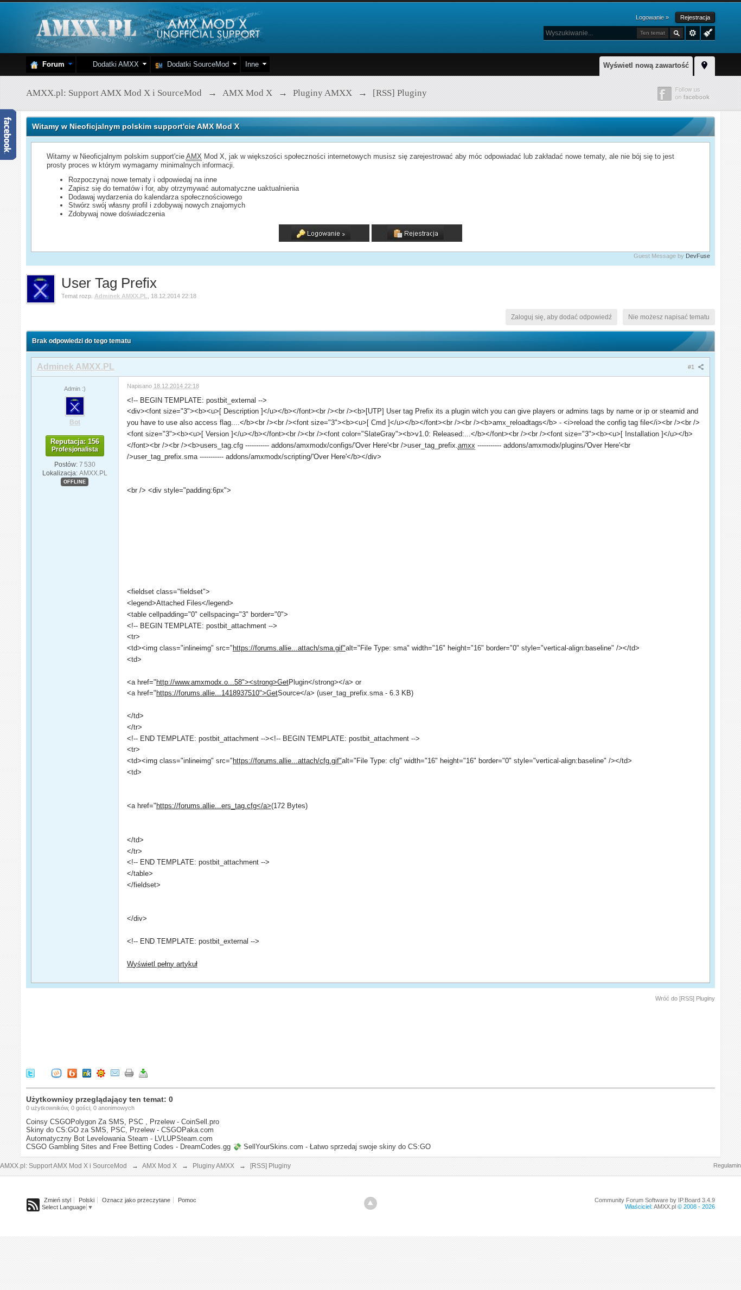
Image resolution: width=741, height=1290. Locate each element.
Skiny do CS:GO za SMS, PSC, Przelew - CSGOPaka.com (120, 1130)
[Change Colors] (706, 32)
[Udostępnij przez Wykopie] (56, 1072)
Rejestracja (695, 17)
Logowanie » (652, 17)
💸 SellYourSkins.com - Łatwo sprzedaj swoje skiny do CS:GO (332, 1147)
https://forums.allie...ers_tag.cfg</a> (213, 806)
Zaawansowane (693, 33)
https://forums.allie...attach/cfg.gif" (287, 761)
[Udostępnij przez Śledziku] (86, 1072)
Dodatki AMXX (113, 64)
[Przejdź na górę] (370, 1203)
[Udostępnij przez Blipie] (72, 1072)
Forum (51, 64)
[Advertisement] (223, 1033)
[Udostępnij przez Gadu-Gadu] (101, 1072)
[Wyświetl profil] (75, 405)
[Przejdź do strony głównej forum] (146, 27)
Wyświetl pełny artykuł (162, 964)
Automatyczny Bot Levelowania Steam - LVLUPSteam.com (119, 1138)
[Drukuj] (129, 1072)
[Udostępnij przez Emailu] (115, 1072)
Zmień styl (57, 1200)
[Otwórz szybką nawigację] (704, 64)
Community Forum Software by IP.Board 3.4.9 (655, 1200)
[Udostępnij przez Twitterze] (30, 1072)
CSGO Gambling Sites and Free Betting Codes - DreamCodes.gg (128, 1147)
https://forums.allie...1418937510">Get (217, 693)
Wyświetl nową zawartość (646, 65)
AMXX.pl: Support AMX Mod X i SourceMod (63, 1166)
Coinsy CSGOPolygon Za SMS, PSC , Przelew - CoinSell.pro (122, 1122)
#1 (692, 367)
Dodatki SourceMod (196, 64)
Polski (86, 1200)
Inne (252, 64)
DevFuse (698, 256)
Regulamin (727, 1165)
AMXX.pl (665, 1206)
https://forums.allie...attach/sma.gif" (289, 648)
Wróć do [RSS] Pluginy (685, 998)
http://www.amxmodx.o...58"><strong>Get (222, 682)
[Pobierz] (143, 1072)
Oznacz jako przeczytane (136, 1200)
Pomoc (187, 1200)
